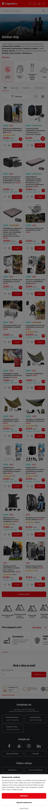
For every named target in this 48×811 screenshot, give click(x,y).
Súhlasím (24, 796)
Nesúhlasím (24, 808)
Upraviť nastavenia (24, 803)
